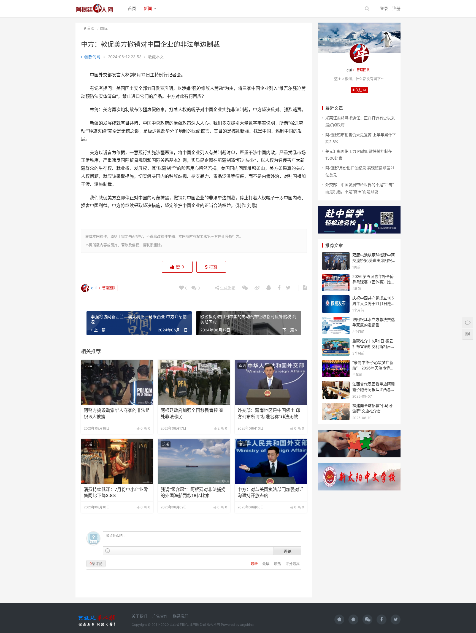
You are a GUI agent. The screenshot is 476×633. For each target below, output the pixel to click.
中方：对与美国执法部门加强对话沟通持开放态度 (270, 492)
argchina (247, 625)
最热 (278, 563)
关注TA (360, 90)
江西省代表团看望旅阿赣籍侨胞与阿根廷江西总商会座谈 (373, 389)
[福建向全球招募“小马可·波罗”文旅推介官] (336, 406)
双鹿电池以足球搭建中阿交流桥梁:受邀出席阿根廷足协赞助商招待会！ (374, 260)
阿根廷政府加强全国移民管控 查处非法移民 (192, 413)
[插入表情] (107, 550)
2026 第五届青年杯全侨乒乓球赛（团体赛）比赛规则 (373, 281)
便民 (242, 444)
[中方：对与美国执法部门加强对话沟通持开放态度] (271, 461)
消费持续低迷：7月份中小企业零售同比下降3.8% (116, 492)
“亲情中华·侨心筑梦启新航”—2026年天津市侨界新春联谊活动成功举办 (373, 367)
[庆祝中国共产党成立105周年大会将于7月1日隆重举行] (336, 298)
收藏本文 (156, 56)
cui (93, 287)
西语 (242, 365)
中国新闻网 (90, 56)
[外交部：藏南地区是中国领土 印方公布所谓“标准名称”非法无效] (271, 382)
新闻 (148, 8)
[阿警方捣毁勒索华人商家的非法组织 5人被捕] (117, 382)
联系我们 (180, 616)
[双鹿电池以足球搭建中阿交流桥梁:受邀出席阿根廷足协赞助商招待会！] (336, 255)
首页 (132, 8)
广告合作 (160, 616)
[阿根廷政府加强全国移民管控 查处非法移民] (194, 382)
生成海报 (227, 288)
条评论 (96, 563)
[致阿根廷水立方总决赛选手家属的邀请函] (336, 320)
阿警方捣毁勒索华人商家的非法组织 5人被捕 (117, 413)
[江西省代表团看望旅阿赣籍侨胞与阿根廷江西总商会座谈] (336, 384)
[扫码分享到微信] (245, 288)
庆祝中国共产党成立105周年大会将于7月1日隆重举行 (373, 303)
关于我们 (139, 616)
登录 (384, 8)
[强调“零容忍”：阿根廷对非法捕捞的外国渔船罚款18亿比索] (194, 461)
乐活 (88, 365)
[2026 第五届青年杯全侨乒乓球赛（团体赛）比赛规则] (336, 277)
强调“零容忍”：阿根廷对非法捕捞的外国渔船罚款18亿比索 (193, 492)
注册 (396, 8)
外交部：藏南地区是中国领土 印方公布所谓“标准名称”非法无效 (268, 413)
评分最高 (292, 563)
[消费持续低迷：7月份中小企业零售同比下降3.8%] (117, 461)
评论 (287, 551)
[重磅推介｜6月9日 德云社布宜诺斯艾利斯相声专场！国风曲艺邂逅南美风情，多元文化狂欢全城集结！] (336, 341)
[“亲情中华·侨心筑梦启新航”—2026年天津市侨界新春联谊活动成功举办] (336, 363)
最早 (266, 563)
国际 (104, 28)
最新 (255, 563)
